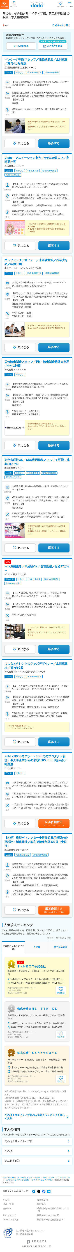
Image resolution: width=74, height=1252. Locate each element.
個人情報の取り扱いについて (30, 1230)
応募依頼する (54, 823)
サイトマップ (9, 1215)
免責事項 (7, 1208)
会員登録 (4, 6)
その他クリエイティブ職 (18, 1141)
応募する (54, 143)
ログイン (13, 6)
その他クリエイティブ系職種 (17, 1180)
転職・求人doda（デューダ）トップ (17, 1177)
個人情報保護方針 (24, 1234)
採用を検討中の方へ (46, 1215)
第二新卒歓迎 (12, 1160)
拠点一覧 (7, 1204)
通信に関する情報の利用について (53, 1208)
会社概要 (41, 1200)
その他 (8, 1151)
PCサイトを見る (11, 1219)
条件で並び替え (62, 25)
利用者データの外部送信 (49, 1219)
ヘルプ (6, 1200)
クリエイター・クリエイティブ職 (56, 1177)
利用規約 (41, 1204)
